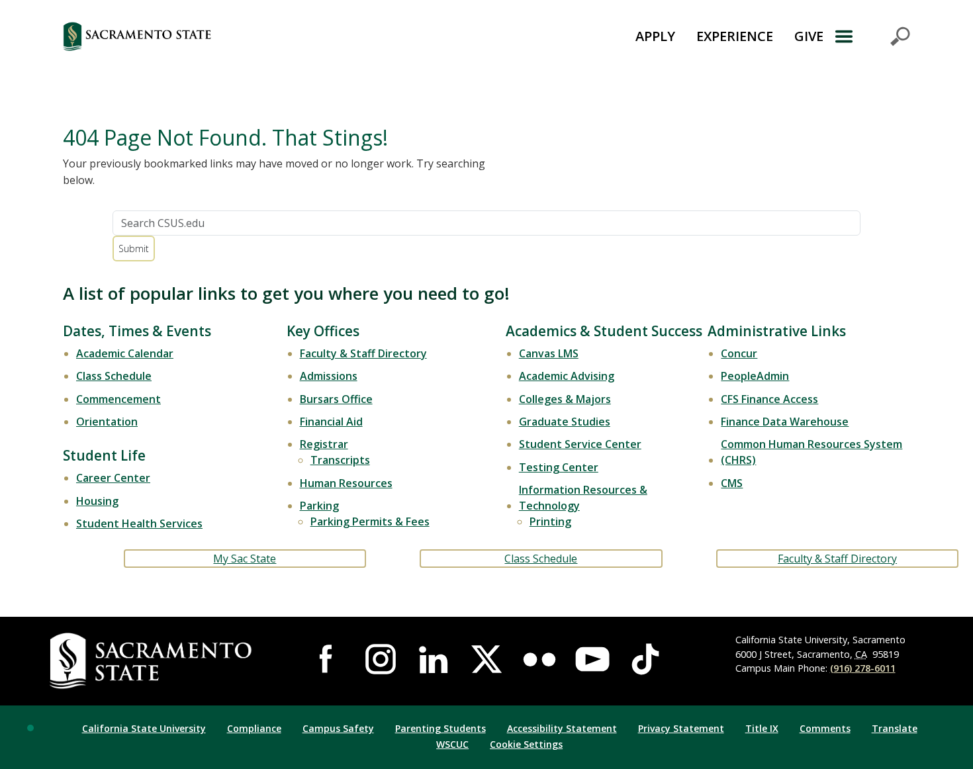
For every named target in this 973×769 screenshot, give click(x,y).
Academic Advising (566, 376)
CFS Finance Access (769, 399)
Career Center (113, 478)
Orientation (107, 421)
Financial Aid (331, 421)
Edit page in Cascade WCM (30, 728)
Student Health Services (139, 523)
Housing (97, 501)
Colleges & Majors (565, 399)
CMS (732, 483)
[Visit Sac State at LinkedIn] (433, 659)
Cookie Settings (526, 744)
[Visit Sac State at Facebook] (327, 659)
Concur (739, 353)
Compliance (254, 728)
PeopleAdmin (755, 376)
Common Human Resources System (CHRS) (811, 452)
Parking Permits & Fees (370, 521)
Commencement (118, 399)
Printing (550, 521)
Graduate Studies (564, 421)
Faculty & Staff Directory (363, 353)
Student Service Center (580, 444)
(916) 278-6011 (863, 668)
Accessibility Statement (562, 728)
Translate (894, 728)
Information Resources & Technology (583, 497)
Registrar (324, 444)
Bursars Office (336, 399)
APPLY (655, 36)
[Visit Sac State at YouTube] (592, 659)
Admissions (328, 376)
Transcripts (340, 460)
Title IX (761, 728)
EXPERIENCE (734, 36)
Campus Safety (338, 728)
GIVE (808, 36)
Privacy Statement (681, 728)
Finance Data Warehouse (785, 421)
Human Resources (346, 483)
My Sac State (244, 558)
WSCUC (452, 744)
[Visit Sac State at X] (486, 659)
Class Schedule (114, 376)
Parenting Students (440, 728)
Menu (872, 36)
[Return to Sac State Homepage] (211, 36)
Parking (319, 505)
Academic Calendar (124, 353)
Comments (825, 728)
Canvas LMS (549, 353)
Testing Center (558, 467)
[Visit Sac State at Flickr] (539, 659)
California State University (144, 728)
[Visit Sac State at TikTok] (645, 659)
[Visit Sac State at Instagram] (380, 659)
